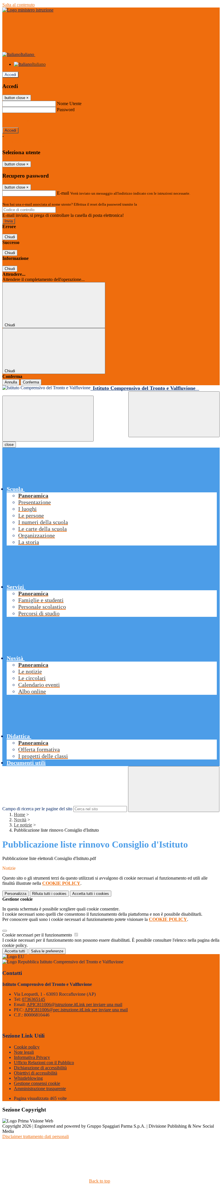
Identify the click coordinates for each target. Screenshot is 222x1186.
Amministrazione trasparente (40, 1088)
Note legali (24, 1052)
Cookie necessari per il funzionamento (37, 934)
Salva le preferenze (47, 951)
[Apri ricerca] (174, 414)
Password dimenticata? (23, 120)
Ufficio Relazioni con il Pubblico (44, 1062)
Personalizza (15, 893)
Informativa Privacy (32, 1057)
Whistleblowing (28, 1078)
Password (66, 109)
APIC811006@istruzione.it (74, 1004)
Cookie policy (27, 1047)
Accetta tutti (90, 893)
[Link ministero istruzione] (27, 10)
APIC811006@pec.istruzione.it (76, 1009)
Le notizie (23, 824)
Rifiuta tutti (49, 893)
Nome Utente (69, 103)
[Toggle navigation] (48, 419)
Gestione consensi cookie (37, 1083)
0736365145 (33, 999)
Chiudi (10, 237)
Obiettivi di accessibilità (35, 1072)
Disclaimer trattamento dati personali (35, 1136)
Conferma (31, 382)
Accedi (10, 74)
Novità (20, 819)
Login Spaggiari (150, 204)
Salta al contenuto (18, 4)
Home (19, 814)
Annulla (11, 382)
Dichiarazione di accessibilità (40, 1067)
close (9, 444)
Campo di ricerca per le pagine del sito (37, 808)
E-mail (63, 193)
